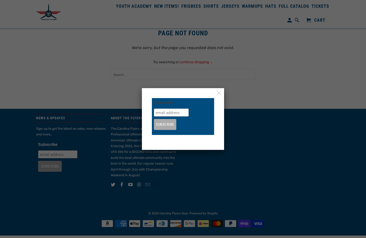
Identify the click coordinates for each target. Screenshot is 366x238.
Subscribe (163, 103)
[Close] (219, 93)
